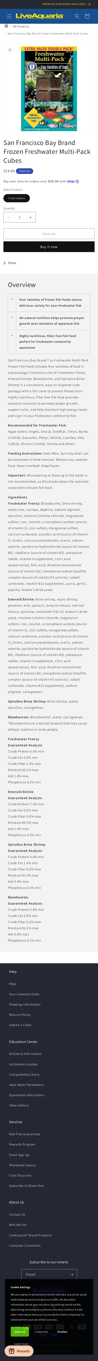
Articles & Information (25, 1054)
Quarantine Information (26, 1095)
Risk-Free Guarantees (24, 1134)
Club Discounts (20, 1175)
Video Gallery (19, 1105)
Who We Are (18, 1225)
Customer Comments (25, 1245)
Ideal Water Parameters (26, 1085)
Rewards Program (22, 1144)
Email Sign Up (19, 1155)
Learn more (21, 1343)
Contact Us (17, 1214)
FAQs (12, 984)
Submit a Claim (20, 1025)
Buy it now (49, 247)
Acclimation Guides (23, 1064)
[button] (9, 16)
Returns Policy (19, 1015)
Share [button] (12, 263)
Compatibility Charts (24, 1074)
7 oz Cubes (19, 199)
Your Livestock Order (24, 994)
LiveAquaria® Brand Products (30, 1235)
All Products (21, 26)
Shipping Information (25, 1004)
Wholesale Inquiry (22, 1165)
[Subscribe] (72, 1274)
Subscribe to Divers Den (26, 1186)
